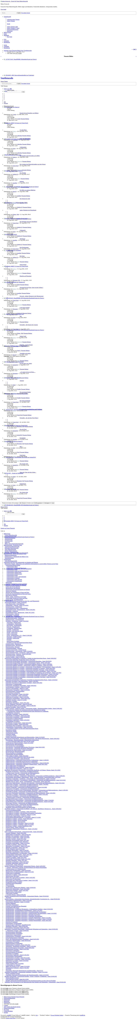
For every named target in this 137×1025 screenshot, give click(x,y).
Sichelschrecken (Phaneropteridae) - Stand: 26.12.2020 (19, 743)
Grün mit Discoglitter (25, 138)
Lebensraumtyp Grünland (13, 578)
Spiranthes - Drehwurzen (13, 638)
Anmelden (6, 46)
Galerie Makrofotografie (11, 535)
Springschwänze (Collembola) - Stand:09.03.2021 (18, 925)
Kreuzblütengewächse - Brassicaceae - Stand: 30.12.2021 (20, 612)
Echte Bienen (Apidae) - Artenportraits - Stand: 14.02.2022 (20, 774)
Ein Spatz (22, 256)
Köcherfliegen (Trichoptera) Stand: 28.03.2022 (17, 927)
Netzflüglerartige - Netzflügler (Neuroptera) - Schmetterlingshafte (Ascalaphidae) (26, 912)
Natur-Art (7, 542)
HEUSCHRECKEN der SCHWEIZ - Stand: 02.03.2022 (20, 767)
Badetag (22, 181)
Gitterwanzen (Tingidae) (12, 893)
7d (135, 49)
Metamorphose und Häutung (13, 588)
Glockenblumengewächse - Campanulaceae (17, 608)
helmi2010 (15, 365)
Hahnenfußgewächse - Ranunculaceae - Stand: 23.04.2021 (20, 609)
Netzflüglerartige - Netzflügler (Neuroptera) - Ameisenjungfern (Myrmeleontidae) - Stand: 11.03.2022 (31, 913)
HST (14, 448)
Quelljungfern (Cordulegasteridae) (14, 718)
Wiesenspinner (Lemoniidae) (13, 692)
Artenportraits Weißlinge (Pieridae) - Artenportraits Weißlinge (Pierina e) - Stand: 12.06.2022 (29, 664)
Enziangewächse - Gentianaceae (14, 606)
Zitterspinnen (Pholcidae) (12, 962)
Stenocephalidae (10, 884)
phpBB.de (82, 1015)
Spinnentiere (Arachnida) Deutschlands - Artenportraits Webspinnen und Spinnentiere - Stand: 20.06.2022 (31, 929)
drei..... (21, 446)
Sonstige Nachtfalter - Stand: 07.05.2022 (16, 707)
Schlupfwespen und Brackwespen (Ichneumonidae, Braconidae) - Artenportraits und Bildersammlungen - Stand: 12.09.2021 (37, 790)
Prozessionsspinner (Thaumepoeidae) (15, 691)
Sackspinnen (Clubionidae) (12, 950)
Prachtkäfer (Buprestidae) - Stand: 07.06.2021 (17, 850)
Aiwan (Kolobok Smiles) (57, 1015)
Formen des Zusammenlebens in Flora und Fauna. (18, 594)
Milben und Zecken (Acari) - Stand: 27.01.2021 (18, 966)
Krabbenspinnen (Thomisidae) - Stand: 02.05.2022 (18, 936)
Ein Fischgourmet (24, 247)
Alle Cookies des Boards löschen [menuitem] (12, 1006)
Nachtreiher (23, 438)
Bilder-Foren (7, 533)
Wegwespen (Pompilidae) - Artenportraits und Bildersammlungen (22, 796)
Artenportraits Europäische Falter (14, 678)
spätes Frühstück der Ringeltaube (28, 210)
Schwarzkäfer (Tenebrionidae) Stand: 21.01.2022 (18, 859)
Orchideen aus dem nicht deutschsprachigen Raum (19, 642)
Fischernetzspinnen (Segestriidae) (14, 933)
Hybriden (9, 639)
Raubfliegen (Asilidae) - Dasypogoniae (15, 821)
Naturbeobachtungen (10, 538)
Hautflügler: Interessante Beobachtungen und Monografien (20, 807)
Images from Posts (10, 1018)
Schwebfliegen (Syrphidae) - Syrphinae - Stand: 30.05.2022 (21, 811)
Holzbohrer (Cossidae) (11, 701)
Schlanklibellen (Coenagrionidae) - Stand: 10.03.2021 (19, 727)
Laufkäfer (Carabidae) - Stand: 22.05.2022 (16, 844)
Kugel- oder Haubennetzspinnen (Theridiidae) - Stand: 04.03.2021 (22, 939)
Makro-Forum (7, 32)
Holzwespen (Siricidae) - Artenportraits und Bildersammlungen (21, 803)
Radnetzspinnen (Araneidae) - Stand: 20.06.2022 (18, 945)
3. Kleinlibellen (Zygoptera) (13, 721)
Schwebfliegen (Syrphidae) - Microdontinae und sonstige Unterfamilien (23, 813)
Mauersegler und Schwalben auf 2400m (30, 155)
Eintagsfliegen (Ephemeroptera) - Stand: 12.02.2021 (19, 900)
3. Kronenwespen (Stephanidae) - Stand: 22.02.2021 (19, 806)
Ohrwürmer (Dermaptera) (12, 904)
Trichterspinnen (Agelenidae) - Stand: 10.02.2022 (18, 959)
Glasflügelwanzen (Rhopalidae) (14, 883)
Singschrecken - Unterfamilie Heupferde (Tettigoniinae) (20, 748)
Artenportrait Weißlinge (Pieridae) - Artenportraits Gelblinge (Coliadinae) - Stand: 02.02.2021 (29, 665)
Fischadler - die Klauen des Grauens (29, 324)
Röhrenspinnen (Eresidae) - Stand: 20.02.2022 (17, 949)
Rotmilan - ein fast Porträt (26, 345)
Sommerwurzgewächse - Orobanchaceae (16, 649)
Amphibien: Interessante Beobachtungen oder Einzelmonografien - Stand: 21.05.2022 (27, 975)
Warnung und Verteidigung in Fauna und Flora (17, 592)
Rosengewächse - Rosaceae (13, 647)
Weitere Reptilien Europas (12, 978)
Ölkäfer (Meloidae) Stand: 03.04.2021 (15, 849)
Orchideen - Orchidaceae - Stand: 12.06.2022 (17, 621)
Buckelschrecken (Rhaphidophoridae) (15, 751)
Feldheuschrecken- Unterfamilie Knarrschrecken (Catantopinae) (22, 761)
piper (18, 261)
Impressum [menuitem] (9, 31)
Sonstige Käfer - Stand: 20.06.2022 (14, 864)
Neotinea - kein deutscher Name (15, 631)
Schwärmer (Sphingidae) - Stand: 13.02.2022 (17, 694)
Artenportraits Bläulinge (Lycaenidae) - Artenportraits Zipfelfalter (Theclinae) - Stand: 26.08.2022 (30, 669)
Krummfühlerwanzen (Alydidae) (14, 882)
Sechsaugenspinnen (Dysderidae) (14, 952)
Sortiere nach (30, 503)
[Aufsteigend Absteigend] (47, 503)
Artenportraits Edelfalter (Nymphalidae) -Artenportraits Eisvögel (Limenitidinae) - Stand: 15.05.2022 (31, 671)
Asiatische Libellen (10, 734)
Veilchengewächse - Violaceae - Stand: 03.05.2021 (18, 654)
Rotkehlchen (23, 483)
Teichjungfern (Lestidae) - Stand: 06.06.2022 (17, 724)
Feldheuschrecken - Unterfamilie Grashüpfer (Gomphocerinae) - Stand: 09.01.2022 (26, 764)
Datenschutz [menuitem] (7, 999)
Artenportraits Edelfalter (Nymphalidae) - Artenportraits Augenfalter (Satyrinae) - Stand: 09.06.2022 (31, 677)
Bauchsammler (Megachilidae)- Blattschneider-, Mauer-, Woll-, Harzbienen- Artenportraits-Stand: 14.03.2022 (33, 777)
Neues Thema (4, 81)
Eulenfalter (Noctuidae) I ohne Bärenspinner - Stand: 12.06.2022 (22, 681)
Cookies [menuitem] (6, 1005)
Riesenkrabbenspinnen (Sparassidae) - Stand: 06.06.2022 (20, 947)
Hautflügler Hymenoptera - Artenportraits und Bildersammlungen (22, 771)
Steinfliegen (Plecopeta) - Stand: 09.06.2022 (17, 926)
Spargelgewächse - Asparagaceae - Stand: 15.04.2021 (19, 651)
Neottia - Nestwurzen (12, 632)
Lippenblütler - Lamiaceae (12, 615)
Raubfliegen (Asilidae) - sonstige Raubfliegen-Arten (19, 826)
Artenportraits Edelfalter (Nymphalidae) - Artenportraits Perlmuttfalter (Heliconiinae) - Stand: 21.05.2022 (32, 674)
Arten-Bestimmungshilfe (11, 561)
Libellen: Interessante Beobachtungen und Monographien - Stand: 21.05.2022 (25, 737)
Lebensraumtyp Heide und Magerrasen (16, 568)
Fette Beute (22, 455)
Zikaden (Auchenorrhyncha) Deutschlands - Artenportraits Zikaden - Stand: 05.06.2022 (27, 896)
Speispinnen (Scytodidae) (12, 953)
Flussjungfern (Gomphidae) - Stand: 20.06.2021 (18, 717)
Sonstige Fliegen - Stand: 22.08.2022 (15, 827)
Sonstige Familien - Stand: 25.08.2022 (15, 657)
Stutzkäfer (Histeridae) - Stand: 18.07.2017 (16, 860)
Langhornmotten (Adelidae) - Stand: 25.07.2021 (18, 687)
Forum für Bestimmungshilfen (13, 810)
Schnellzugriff (7, 16)
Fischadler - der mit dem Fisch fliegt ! (29, 418)
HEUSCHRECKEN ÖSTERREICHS (15, 765)
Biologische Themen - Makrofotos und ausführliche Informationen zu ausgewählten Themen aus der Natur (31, 563)
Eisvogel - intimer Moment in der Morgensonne (31, 296)
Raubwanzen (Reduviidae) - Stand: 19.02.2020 (17, 889)
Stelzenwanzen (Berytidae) (12, 876)
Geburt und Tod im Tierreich (13, 586)
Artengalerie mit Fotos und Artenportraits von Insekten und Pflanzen (21, 562)
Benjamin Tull (16, 280)
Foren (5, 34)
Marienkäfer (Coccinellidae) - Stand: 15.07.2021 (18, 846)
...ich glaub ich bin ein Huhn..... (28, 372)
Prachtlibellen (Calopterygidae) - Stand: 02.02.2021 (18, 723)
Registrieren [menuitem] (7, 42)
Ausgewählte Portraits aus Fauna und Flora (16, 598)
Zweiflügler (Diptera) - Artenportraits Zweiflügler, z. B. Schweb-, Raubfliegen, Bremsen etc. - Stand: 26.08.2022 (33, 808)
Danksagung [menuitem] (7, 1002)
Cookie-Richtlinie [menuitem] (8, 1011)
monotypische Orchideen (13, 641)
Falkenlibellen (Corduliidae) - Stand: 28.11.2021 (18, 715)
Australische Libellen (11, 735)
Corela (14, 114)
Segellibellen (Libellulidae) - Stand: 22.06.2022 (17, 720)
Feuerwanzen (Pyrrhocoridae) (13, 879)
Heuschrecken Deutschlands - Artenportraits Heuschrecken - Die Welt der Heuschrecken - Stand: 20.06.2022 (32, 738)
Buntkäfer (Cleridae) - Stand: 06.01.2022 (16, 839)
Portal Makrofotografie (10, 536)
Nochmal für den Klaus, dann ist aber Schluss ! (31, 287)
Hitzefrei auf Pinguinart (25, 276)
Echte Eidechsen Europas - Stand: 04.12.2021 (17, 979)
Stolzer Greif (23, 336)
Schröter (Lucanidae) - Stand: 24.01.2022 (16, 857)
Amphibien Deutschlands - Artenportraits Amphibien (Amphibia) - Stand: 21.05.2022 (26, 972)
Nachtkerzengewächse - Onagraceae (15, 618)
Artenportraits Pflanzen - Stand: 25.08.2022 (16, 602)
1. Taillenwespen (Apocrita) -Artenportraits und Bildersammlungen (22, 773)
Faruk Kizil (15, 165)
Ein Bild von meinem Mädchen (27, 190)
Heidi (18, 284)
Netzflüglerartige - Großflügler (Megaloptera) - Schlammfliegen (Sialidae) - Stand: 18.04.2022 (29, 909)
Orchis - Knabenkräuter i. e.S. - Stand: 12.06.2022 (19, 635)
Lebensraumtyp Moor (12, 566)
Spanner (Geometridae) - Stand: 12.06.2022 (17, 695)
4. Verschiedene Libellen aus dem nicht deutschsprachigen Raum (22, 728)
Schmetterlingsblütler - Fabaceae (14, 648)
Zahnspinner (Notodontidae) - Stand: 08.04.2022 (18, 698)
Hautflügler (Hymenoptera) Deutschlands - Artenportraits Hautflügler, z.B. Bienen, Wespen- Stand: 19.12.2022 (32, 770)
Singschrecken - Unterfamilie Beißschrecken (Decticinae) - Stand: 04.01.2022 (25, 747)
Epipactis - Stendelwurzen (13, 627)
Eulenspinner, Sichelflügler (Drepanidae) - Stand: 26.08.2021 (21, 685)
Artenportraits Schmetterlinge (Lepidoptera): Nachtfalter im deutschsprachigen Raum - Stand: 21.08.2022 (31, 680)
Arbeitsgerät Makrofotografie (12, 546)
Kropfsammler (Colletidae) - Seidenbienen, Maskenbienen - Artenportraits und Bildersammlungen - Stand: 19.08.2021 (35, 776)
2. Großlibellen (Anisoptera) (13, 712)
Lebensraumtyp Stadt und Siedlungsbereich (17, 571)
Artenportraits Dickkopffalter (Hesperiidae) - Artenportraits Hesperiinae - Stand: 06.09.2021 (29, 661)
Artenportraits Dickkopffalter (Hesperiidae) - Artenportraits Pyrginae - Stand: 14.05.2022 (28, 662)
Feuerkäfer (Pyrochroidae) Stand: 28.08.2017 (17, 841)
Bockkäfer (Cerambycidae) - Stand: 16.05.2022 (17, 837)
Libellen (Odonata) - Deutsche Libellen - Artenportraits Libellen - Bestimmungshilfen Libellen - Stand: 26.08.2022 (33, 708)
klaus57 (15, 191)
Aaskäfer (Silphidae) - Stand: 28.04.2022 (16, 833)
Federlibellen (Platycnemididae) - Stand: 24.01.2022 (19, 725)
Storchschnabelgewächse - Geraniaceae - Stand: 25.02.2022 (21, 652)
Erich (14, 148)
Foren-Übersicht (20, 996)
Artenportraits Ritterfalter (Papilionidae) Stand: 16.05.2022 (20, 659)
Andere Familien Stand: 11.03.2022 (15, 963)
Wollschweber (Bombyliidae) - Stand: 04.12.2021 (18, 816)
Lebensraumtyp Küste (12, 575)
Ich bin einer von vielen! (26, 363)
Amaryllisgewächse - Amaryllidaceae (15, 604)
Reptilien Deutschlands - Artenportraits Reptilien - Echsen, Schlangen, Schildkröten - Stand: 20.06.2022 (31, 976)
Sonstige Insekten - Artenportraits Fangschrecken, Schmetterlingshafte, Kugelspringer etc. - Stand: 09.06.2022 (32, 899)
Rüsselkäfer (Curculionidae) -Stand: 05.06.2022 (18, 851)
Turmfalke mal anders (25, 353)
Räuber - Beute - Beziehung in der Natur (16, 596)
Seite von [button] (8, 88)
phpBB (9, 1015)
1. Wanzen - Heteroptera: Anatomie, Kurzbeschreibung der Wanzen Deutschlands (26, 867)
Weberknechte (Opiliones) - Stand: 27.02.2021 (17, 967)
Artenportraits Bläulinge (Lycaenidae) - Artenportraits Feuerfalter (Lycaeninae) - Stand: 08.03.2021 (30, 668)
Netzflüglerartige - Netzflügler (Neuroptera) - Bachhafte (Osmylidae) (23, 914)
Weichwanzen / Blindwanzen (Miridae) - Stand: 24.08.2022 (21, 887)
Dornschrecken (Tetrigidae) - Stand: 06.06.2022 (18, 758)
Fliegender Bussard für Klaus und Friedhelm (31, 409)
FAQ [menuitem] (5, 39)
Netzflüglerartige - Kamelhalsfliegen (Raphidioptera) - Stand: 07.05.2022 (24, 910)
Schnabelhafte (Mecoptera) (12, 907)
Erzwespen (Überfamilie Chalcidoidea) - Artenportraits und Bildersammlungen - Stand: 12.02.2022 (30, 793)
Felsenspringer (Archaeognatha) (14, 923)
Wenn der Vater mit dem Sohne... (28, 472)
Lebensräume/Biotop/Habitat (13, 565)
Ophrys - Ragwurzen (12, 634)
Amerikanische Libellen (12, 733)
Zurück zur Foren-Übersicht (8, 528)
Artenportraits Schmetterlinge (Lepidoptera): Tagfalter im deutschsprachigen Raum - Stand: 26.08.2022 (30, 658)
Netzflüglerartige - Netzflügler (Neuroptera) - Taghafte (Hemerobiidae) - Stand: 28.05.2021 (28, 920)
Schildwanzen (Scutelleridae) (13, 873)
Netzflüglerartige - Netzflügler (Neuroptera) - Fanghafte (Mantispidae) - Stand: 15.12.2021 (28, 917)
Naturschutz (9, 582)
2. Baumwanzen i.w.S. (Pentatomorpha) (16, 869)
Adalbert (19, 196)
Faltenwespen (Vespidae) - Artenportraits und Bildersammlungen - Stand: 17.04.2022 (27, 784)
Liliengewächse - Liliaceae (12, 614)
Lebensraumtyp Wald (12, 569)
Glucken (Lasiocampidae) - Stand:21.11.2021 (17, 688)
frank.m (15, 157)
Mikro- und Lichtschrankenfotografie (14, 543)
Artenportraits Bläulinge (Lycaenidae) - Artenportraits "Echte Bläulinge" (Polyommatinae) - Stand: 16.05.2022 (33, 667)
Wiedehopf (22, 238)
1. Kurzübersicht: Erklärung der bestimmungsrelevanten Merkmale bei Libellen (25, 710)
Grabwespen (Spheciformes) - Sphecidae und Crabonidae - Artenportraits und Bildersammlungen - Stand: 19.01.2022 (35, 783)
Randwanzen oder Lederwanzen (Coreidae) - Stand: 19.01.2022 (22, 880)
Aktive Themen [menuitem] (11, 21)
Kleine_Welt (16, 214)
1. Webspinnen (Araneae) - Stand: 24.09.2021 (17, 930)
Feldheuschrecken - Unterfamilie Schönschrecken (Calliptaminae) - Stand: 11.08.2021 (27, 760)
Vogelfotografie (7, 78)
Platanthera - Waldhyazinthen (14, 637)
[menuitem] (71, 26)
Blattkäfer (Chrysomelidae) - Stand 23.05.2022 (17, 836)
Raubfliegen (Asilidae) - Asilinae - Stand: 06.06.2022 (19, 818)
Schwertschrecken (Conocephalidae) (15, 745)
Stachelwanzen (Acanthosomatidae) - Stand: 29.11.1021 (20, 871)
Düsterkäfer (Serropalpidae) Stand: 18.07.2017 (17, 840)
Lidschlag (19, 135)
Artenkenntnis (7, 559)
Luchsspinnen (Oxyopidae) (12, 942)
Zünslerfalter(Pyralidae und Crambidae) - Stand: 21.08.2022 (21, 705)
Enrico (14, 131)
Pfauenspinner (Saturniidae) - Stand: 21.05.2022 (18, 690)
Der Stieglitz (23, 173)
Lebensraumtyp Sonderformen (14, 581)
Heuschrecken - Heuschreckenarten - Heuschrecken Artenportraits (22, 740)
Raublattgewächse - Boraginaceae (14, 645)
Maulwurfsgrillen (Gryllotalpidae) (14, 753)
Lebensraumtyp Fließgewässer (14, 574)
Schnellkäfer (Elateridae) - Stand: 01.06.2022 (17, 856)
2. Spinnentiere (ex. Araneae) (13, 965)
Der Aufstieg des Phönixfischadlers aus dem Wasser (33, 164)
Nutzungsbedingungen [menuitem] (12, 29)
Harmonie (15, 309)
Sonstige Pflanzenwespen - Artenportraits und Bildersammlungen (22, 804)
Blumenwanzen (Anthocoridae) (13, 892)
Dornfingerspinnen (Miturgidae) (14, 932)
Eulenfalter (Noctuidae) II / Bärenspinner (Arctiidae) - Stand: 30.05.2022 (24, 682)
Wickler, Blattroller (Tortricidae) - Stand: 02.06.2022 (19, 704)
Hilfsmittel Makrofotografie (11, 548)
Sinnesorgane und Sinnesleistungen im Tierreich (18, 589)
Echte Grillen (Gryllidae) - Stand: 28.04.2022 (17, 755)
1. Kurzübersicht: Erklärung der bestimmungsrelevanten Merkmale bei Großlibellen (27, 711)
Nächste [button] (6, 103)
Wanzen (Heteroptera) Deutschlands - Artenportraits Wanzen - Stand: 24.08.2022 (25, 866)
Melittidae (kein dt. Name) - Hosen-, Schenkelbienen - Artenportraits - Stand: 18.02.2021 (28, 781)
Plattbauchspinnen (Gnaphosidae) (14, 943)
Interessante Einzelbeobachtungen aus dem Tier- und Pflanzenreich (22, 601)
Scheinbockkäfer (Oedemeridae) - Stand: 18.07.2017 (19, 854)
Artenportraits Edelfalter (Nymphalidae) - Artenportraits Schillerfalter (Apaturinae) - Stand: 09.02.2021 (31, 675)
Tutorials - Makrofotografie (11, 552)
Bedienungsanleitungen (10, 555)
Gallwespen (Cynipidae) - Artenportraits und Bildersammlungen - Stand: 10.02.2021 (27, 794)
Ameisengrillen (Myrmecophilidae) (14, 754)
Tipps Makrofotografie (10, 549)
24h (134, 49)
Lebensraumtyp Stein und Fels (14, 579)
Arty (37, 1015)
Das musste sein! (24, 463)
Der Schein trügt (24, 492)
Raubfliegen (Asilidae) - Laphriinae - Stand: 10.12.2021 (20, 824)
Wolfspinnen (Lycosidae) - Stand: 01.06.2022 (17, 960)
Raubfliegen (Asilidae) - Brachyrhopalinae (16, 820)
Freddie (19, 389)
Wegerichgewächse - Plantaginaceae (15, 655)
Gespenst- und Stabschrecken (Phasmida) (16, 906)
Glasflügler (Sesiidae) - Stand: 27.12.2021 (16, 700)
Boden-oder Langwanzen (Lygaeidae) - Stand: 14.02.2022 (20, 877)
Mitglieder (6, 35)
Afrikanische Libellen (11, 731)
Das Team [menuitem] (9, 36)
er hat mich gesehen (25, 307)
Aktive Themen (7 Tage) (13, 28)
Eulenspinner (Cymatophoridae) (14, 684)
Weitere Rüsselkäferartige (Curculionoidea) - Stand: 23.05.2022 (22, 853)
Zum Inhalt (3, 9)
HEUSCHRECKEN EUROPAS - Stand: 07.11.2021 (19, 768)
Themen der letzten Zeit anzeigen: (10, 503)
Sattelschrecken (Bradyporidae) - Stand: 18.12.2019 (19, 750)
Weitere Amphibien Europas (13, 973)
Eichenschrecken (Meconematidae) (14, 744)
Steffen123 (15, 174)
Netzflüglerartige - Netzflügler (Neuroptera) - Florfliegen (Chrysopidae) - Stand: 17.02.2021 (29, 919)
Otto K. (19, 350)
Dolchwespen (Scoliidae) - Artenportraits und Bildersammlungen (22, 786)
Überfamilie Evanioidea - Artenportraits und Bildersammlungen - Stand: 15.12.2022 (27, 791)
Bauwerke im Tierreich (11, 595)
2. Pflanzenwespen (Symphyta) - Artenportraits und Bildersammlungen (23, 797)
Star (21, 316)
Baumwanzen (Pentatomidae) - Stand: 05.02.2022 (18, 870)
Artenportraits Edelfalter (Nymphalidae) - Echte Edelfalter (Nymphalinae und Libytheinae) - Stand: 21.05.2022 (33, 672)
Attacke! (22, 380)
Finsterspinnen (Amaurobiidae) (13, 935)
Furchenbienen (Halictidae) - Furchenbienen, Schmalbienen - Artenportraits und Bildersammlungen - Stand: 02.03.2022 (36, 780)
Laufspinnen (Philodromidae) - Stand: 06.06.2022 (18, 940)
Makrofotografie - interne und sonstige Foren (15, 553)
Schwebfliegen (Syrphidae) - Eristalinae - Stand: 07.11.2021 (21, 814)
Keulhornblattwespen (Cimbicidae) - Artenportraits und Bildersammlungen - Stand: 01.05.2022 (29, 801)
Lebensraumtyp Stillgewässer (14, 572)
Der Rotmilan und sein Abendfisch (28, 221)
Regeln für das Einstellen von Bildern (29, 113)
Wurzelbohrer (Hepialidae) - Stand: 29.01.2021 (17, 702)
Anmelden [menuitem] (6, 41)
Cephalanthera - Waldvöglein (14, 624)
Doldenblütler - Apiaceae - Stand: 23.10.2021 (17, 605)
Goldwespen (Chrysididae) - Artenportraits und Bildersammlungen (22, 788)
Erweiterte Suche (25, 13)
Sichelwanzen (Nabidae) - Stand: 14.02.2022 (17, 890)
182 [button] (5, 102)
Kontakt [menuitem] (6, 1012)
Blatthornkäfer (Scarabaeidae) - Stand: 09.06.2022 (18, 834)
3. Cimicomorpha (10, 886)
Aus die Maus (23, 130)
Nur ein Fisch (23, 429)
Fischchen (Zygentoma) (12, 922)
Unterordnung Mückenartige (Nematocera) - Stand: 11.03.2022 (21, 829)
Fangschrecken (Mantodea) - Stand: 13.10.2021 (18, 902)
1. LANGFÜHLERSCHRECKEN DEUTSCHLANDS (20, 741)
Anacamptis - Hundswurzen (14, 622)
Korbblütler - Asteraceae (12, 611)
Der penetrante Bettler (25, 392)
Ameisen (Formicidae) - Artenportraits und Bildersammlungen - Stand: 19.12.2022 (26, 787)
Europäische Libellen (11, 730)
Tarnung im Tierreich (11, 591)
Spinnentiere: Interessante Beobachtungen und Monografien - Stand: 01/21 (24, 970)
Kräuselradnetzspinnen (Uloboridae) (15, 937)
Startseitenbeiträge (9, 558)
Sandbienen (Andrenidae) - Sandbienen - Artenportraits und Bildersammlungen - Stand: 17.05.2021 (30, 778)
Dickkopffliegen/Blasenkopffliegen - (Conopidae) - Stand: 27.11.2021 (23, 817)
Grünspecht (22, 230)
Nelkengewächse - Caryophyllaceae (15, 619)
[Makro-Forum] (14, 1)
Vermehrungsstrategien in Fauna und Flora (16, 584)
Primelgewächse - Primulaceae (13, 644)
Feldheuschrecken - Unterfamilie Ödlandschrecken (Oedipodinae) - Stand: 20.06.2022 (27, 763)
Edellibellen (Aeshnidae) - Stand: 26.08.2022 (17, 714)
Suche (19, 13)
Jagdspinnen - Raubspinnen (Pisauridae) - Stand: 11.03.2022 (21, 946)
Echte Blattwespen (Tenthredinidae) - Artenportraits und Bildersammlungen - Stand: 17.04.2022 (30, 800)
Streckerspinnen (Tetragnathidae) (14, 956)
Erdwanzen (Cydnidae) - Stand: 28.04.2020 (17, 874)
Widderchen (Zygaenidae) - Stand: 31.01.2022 (17, 697)
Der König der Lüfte (25, 198)
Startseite (6, 50)
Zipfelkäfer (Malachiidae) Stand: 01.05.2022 (17, 863)
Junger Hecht (23, 264)
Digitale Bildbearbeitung (11, 551)
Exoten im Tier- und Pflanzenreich (14, 599)
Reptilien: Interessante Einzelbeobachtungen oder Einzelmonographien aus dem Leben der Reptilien (31, 980)
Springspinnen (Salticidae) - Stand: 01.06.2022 (17, 955)
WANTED (8, 830)
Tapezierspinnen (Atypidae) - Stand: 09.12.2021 (18, 957)
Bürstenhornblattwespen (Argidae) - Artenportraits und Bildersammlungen (24, 798)
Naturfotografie (8, 539)
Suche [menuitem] (8, 24)
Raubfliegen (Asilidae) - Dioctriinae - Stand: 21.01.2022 (20, 823)
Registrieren (7, 48)
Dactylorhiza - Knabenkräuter (14, 625)
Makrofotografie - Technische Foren (13, 545)
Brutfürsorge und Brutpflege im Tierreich (16, 585)
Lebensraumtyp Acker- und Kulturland (16, 576)
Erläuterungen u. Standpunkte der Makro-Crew (16, 556)
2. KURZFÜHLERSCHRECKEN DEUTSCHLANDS (20, 757)
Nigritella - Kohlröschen (13, 629)
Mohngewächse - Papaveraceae (13, 616)
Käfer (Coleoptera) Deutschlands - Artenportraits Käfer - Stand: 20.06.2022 (23, 831)
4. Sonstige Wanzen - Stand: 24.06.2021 (16, 894)
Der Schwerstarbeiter (25, 400)
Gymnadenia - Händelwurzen (14, 628)
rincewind (19, 161)
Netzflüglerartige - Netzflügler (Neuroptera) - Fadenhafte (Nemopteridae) (24, 916)
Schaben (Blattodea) (11, 903)
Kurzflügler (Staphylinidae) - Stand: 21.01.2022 (18, 843)
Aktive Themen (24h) (12, 26)
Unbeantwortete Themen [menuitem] (13, 19)
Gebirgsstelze (23, 147)
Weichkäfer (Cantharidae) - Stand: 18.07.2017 (17, 861)
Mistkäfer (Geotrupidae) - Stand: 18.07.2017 (17, 847)
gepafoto (15, 183)
